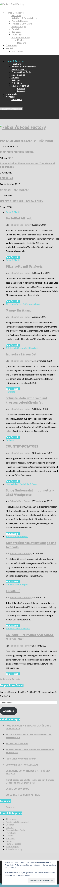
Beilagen (16, 31)
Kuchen (21, 40)
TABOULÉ (13, 591)
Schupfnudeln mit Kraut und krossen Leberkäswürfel (26, 400)
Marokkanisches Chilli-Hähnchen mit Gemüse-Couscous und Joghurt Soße (30, 781)
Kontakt (10, 48)
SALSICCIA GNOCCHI (17, 743)
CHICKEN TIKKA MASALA (14, 189)
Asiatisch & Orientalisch (24, 18)
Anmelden (8, 710)
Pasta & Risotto (19, 20)
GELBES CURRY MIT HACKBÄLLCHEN (21, 201)
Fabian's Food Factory (21, 224)
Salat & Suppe (18, 26)
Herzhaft (16, 15)
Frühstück (16, 34)
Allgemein (11, 304)
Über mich (11, 45)
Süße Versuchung (20, 37)
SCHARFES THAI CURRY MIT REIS (23, 794)
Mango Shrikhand (19, 310)
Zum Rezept (12, 257)
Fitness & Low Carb (21, 23)
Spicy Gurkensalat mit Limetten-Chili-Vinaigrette (30, 492)
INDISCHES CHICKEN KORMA (17, 152)
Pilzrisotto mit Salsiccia (24, 266)
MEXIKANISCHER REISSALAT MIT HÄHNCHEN (26, 140)
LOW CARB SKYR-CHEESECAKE (22, 764)
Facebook (11, 807)
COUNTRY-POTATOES (22, 446)
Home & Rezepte (15, 12)
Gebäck (15, 29)
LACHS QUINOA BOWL (17, 788)
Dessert (21, 42)
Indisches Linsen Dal (21, 354)
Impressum (17, 51)
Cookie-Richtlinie (23, 875)
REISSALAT (6, 178)
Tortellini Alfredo (19, 218)
